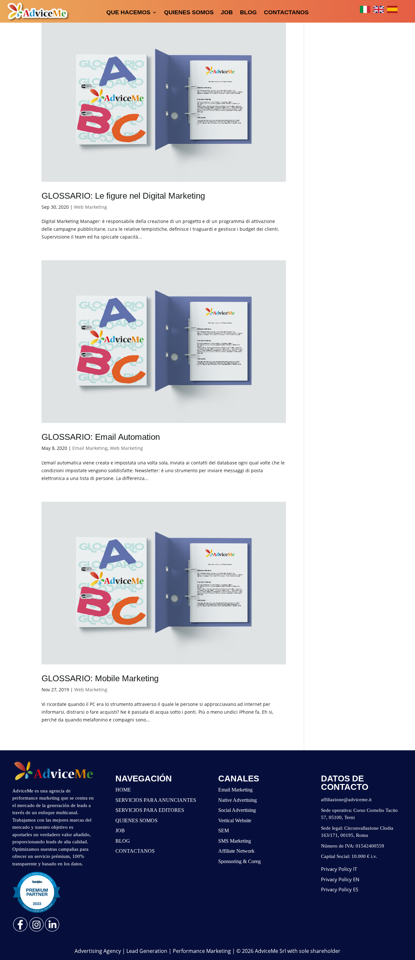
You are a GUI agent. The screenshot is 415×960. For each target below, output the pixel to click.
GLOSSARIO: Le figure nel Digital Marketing (123, 196)
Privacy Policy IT (339, 869)
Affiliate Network (236, 851)
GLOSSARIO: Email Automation (101, 437)
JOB (227, 12)
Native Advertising (237, 800)
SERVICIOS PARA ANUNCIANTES (155, 800)
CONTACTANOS (286, 12)
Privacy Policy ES (339, 889)
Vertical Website (234, 820)
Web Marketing (90, 207)
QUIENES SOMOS (189, 12)
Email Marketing (90, 448)
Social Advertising (237, 810)
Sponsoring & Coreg (239, 861)
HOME (123, 789)
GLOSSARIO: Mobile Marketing (100, 678)
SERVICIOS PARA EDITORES (149, 810)
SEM (223, 830)
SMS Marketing (234, 841)
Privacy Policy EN (340, 879)
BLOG (248, 12)
